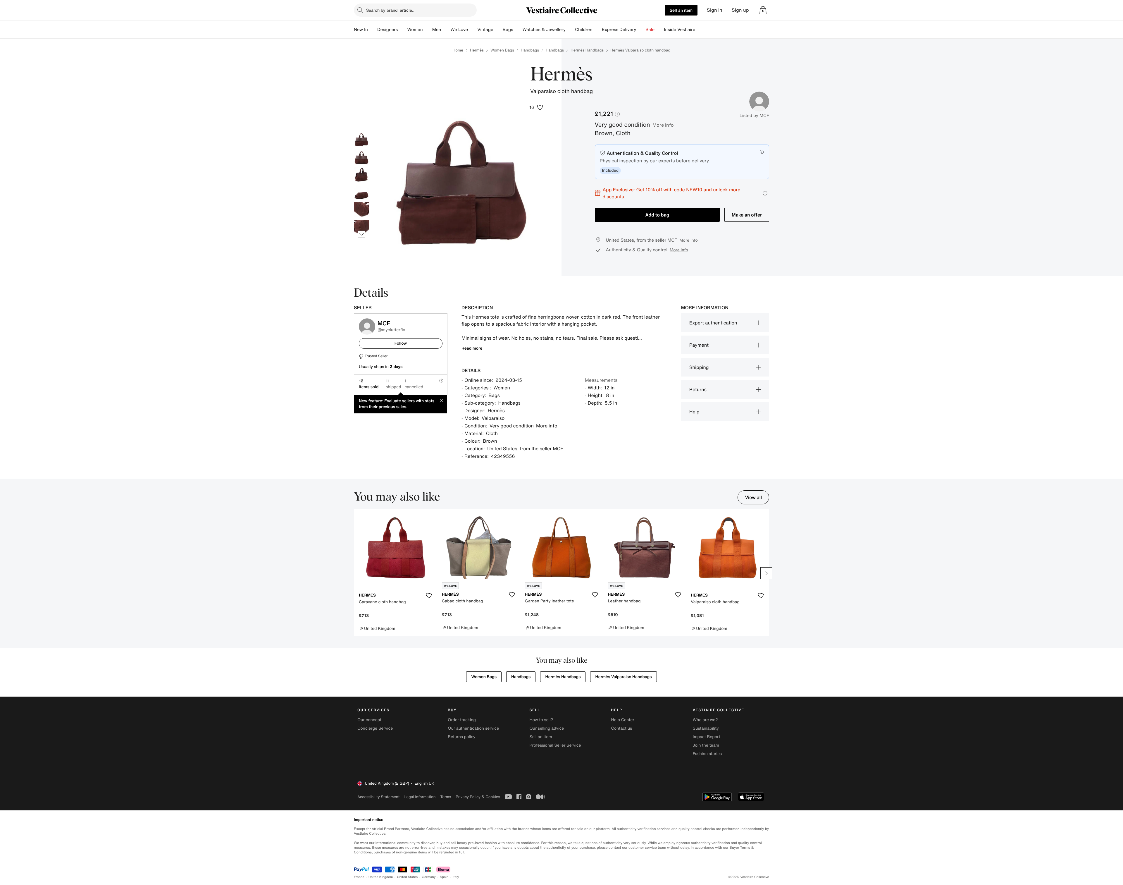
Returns (698, 389)
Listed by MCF (754, 115)
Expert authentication (713, 322)
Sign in (714, 10)
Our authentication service (473, 728)
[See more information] (765, 193)
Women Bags (502, 50)
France (359, 877)
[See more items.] (361, 234)
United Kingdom (380, 877)
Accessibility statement (378, 797)
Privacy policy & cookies (478, 797)
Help (694, 411)
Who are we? (705, 720)
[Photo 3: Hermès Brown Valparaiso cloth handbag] (361, 174)
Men (436, 29)
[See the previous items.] (361, 131)
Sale (649, 29)
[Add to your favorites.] (429, 595)
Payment (699, 344)
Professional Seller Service (555, 745)
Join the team (706, 745)
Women (415, 29)
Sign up (740, 10)
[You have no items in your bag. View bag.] (763, 10)
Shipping (699, 367)
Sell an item (681, 10)
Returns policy (461, 737)
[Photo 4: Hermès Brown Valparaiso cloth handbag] (361, 192)
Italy (456, 877)
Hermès (477, 50)
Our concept (369, 720)
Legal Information (419, 797)
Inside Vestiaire (679, 29)
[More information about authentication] (761, 151)
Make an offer (747, 214)
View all (753, 497)
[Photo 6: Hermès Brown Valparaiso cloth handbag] (361, 227)
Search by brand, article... (391, 10)
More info (663, 124)
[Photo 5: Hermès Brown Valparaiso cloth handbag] (361, 209)
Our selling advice (546, 728)
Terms (445, 797)
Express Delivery (619, 29)
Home (458, 50)
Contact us (621, 728)
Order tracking (462, 720)
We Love (459, 29)
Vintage (485, 29)
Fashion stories (707, 754)
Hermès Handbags (587, 50)
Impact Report (706, 737)
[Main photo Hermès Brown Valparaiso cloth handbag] (361, 139)
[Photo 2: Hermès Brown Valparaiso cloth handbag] (361, 157)
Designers (387, 29)
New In (361, 29)
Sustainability (706, 728)
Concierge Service (375, 728)
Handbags (530, 50)
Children (583, 29)
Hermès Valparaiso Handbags (623, 677)
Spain (444, 877)
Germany (429, 877)
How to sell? (541, 720)
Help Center (622, 720)
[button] (763, 10)
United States (407, 877)
